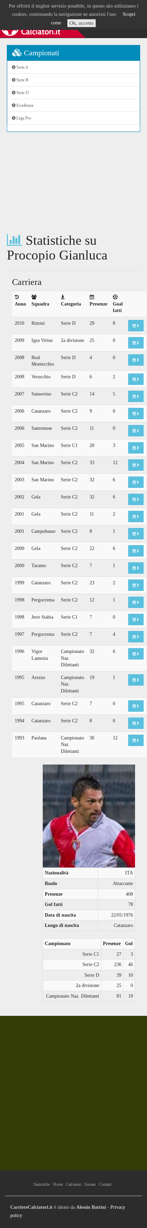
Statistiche (42, 1184)
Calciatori (73, 1184)
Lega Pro (23, 118)
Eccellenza (24, 105)
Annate (90, 1184)
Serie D (22, 92)
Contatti (105, 1184)
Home (58, 1184)
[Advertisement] (73, 182)
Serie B (21, 80)
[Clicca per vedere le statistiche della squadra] (136, 325)
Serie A (21, 67)
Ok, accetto (81, 23)
